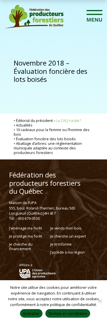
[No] (100, 301)
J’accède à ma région (67, 252)
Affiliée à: (26, 265)
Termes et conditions (67, 313)
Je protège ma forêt (25, 236)
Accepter (31, 313)
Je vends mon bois (66, 228)
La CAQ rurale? (68, 120)
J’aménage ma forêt (25, 228)
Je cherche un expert (68, 236)
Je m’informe (61, 244)
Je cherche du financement (21, 246)
